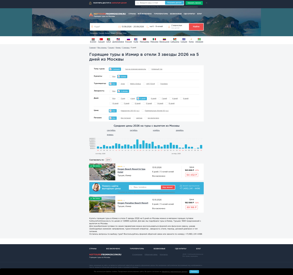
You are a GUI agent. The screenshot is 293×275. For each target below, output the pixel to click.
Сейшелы (174, 42)
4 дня (132, 98)
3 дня (123, 98)
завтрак (139, 118)
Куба (136, 42)
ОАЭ (108, 42)
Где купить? (189, 14)
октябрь (133, 130)
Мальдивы (144, 42)
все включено (153, 118)
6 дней (153, 98)
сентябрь (111, 130)
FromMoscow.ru (105, 255)
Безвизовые (176, 14)
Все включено (113, 248)
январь (110, 135)
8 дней (175, 98)
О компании (137, 254)
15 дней (172, 103)
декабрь (180, 130)
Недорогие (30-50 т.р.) (130, 110)
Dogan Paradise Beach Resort (133, 203)
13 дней (149, 103)
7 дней (164, 98)
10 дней (115, 103)
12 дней (138, 103)
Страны (132, 14)
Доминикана (118, 42)
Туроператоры (161, 14)
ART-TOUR (150, 84)
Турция (101, 42)
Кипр (191, 42)
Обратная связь (151, 254)
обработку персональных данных (174, 271)
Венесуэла (164, 42)
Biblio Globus (135, 84)
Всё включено (145, 14)
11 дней (126, 103)
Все (113, 76)
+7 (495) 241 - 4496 (190, 189)
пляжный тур (156, 69)
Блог (199, 14)
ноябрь (156, 130)
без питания (126, 118)
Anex (123, 84)
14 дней (160, 103)
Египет (93, 42)
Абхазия (199, 42)
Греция (183, 42)
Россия (128, 42)
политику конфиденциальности (186, 6)
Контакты (164, 254)
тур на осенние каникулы (135, 69)
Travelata (164, 84)
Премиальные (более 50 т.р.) (157, 110)
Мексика (154, 42)
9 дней (186, 98)
